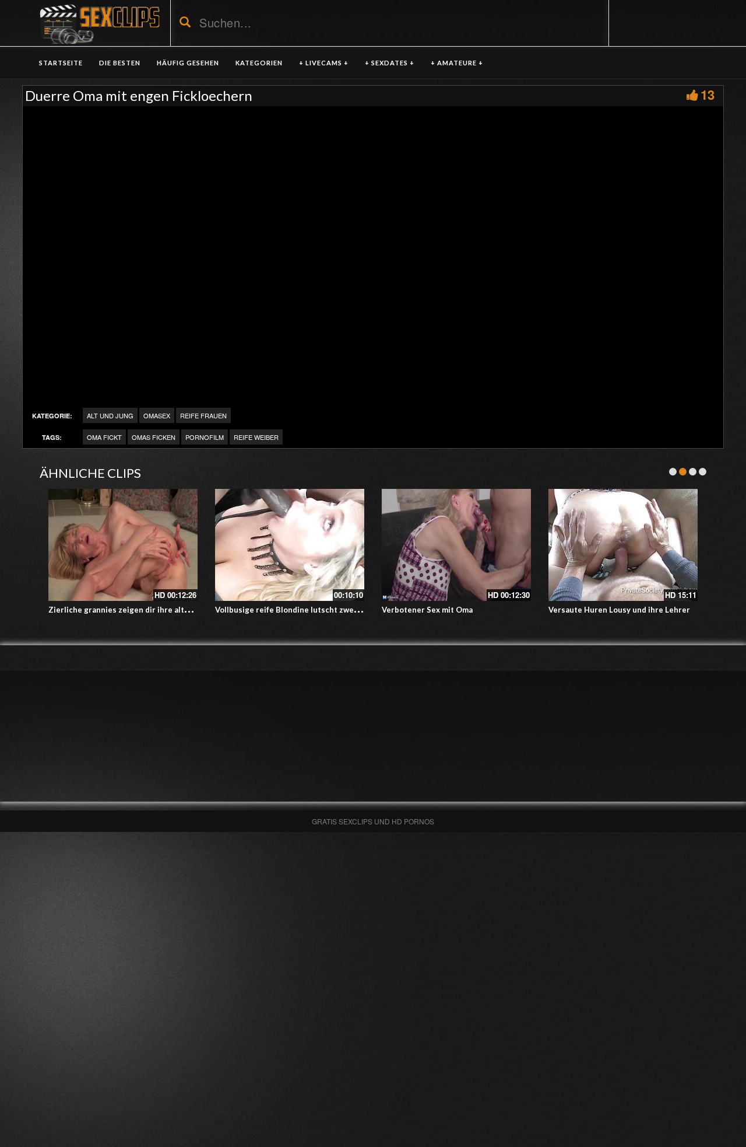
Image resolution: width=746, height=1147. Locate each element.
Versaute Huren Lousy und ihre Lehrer (619, 609)
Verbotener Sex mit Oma (427, 609)
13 (708, 94)
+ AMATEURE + (457, 63)
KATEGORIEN (259, 63)
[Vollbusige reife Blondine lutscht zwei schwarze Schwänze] (289, 545)
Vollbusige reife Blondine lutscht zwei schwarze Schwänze (323, 609)
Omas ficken (153, 437)
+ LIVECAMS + (324, 63)
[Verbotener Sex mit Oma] (456, 545)
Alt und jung (110, 415)
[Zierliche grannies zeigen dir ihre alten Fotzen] (123, 545)
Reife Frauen (203, 415)
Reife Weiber (256, 437)
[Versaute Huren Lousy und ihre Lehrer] (623, 545)
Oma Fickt (104, 437)
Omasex (156, 415)
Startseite (61, 63)
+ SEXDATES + (389, 63)
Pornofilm (204, 437)
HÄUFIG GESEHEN (188, 63)
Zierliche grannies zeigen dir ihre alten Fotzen (134, 609)
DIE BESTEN (119, 63)
